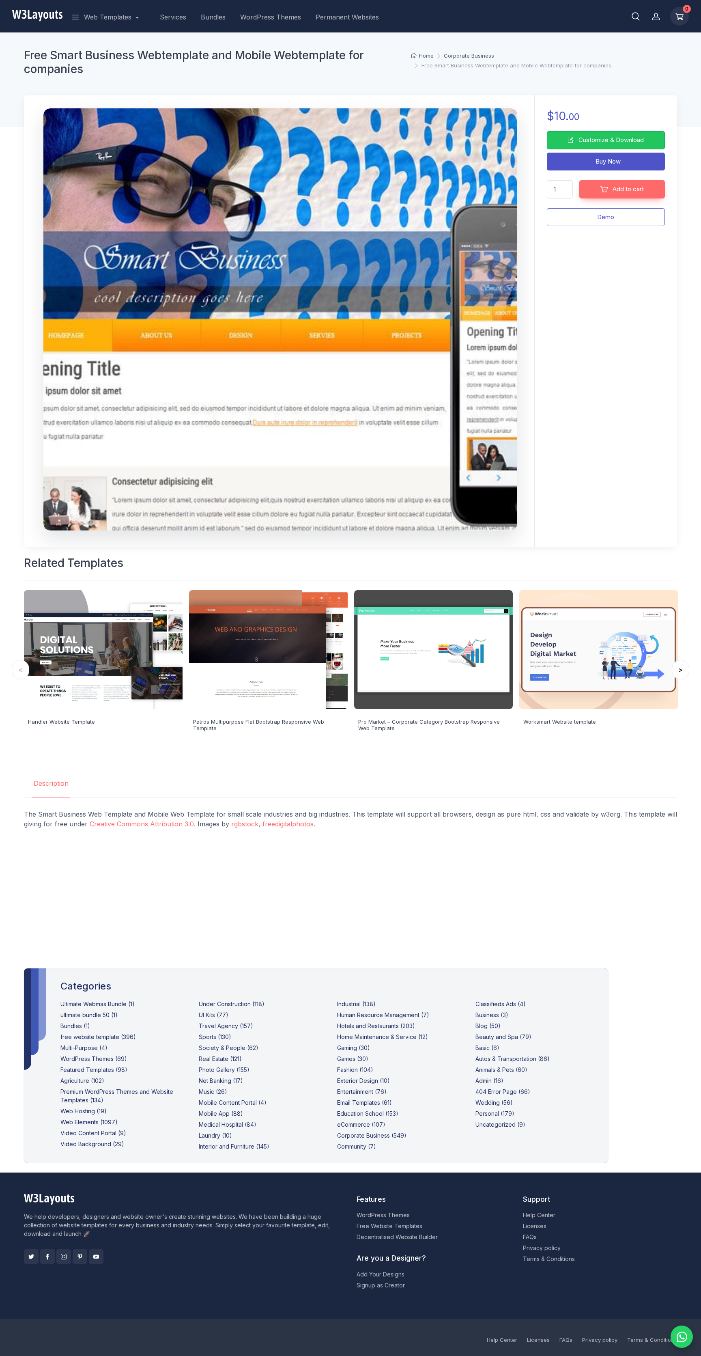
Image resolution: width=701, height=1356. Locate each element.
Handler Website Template (61, 721)
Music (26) (213, 1091)
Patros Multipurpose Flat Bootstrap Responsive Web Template (258, 724)
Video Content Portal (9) (93, 1133)
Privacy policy (542, 1247)
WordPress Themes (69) (93, 1058)
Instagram (63, 1256)
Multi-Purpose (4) (84, 1047)
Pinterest (80, 1256)
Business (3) (491, 1014)
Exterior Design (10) (363, 1080)
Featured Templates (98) (93, 1069)
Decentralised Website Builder (397, 1236)
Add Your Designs (380, 1274)
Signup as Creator (381, 1285)
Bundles (213, 17)
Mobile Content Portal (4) (233, 1102)
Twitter (31, 1256)
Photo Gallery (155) (224, 1069)
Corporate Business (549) (371, 1135)
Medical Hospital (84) (227, 1124)
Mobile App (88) (221, 1113)
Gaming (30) (353, 1047)
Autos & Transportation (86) (512, 1058)
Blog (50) (488, 1025)
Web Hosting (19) (83, 1111)
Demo (605, 217)
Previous (20, 669)
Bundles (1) (75, 1025)
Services (173, 17)
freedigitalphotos (288, 824)
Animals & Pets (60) (501, 1069)
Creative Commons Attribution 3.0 (142, 824)
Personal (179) (494, 1113)
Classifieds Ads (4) (500, 1003)
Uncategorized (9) (500, 1124)
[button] (635, 16)
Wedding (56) (494, 1102)
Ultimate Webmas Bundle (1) (97, 1003)
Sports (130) (215, 1036)
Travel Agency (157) (226, 1025)
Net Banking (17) (221, 1080)
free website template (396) (98, 1036)
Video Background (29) (92, 1143)
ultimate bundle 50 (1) (89, 1014)
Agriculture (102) (82, 1080)
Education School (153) (367, 1113)
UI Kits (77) (213, 1014)
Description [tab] (51, 783)
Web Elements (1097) (89, 1122)
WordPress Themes (270, 17)
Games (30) (352, 1058)
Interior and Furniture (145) (234, 1146)
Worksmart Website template (559, 721)
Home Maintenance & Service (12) (382, 1036)
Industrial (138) (356, 1003)
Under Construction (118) (231, 1003)
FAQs (530, 1236)
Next (680, 669)
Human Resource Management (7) (383, 1014)
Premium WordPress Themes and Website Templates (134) (116, 1096)
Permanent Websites (347, 17)
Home (426, 55)
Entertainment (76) (362, 1091)
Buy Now (607, 161)
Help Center (539, 1215)
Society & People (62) (228, 1047)
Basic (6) (487, 1047)
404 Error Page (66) (502, 1091)
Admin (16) (489, 1080)
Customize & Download (610, 140)
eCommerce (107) (361, 1124)
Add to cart (627, 189)
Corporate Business (469, 55)
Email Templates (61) (364, 1102)
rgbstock (244, 824)
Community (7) (356, 1146)
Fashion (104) (355, 1069)
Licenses (534, 1225)
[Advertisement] (350, 892)
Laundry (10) (215, 1135)
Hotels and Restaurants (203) (376, 1025)
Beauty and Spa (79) (503, 1036)
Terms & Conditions (549, 1258)
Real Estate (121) (220, 1058)
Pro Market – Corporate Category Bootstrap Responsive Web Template (429, 724)
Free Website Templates (389, 1225)
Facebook (47, 1256)
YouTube (96, 1256)
